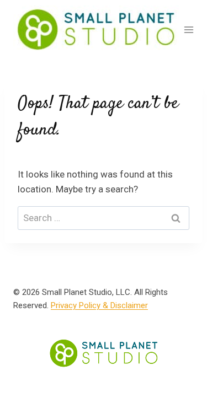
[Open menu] (189, 29)
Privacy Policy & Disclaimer (99, 305)
